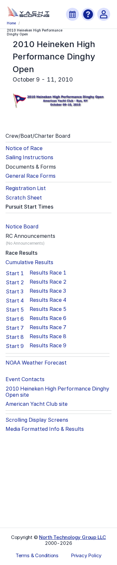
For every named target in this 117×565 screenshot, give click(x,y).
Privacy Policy (86, 556)
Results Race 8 (48, 336)
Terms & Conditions (37, 556)
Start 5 (15, 309)
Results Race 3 (48, 291)
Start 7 (15, 328)
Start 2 (15, 282)
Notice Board (22, 227)
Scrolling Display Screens (37, 420)
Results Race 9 (48, 345)
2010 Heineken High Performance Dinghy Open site (57, 392)
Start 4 (15, 300)
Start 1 (15, 273)
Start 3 (14, 291)
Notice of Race (24, 148)
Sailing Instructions (29, 157)
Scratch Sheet (24, 198)
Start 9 (15, 346)
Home (11, 23)
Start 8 (15, 337)
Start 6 (15, 318)
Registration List (26, 188)
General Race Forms (31, 176)
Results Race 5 (48, 309)
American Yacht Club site (37, 404)
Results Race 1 (48, 273)
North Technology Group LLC (72, 537)
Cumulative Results (29, 262)
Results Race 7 (48, 327)
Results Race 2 (48, 282)
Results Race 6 (48, 318)
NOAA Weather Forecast (36, 363)
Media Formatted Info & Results (45, 429)
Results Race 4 (48, 300)
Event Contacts (25, 379)
